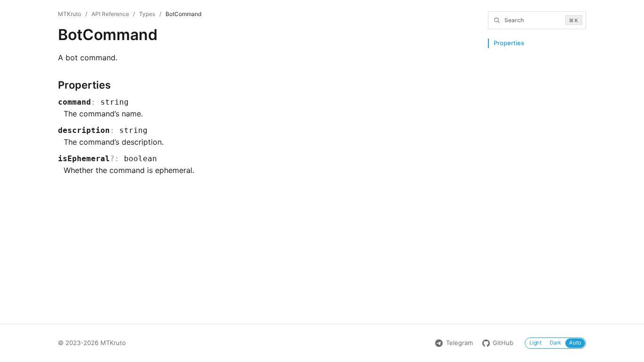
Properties (509, 43)
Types (147, 13)
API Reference (110, 13)
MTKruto (69, 13)
